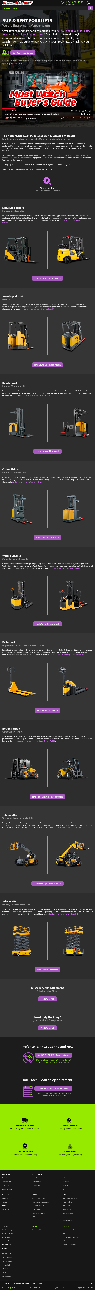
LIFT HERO (75, 155)
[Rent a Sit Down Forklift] (74, 249)
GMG (10, 157)
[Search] (90, 8)
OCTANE (83, 155)
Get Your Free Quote (23, 53)
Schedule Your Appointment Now (53, 1088)
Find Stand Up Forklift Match (47, 364)
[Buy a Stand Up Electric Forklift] (21, 336)
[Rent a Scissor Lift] (74, 941)
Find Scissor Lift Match (47, 969)
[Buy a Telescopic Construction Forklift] (21, 854)
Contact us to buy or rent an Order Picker (27, 482)
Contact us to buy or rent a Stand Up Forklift (37, 309)
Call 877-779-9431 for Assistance (53, 1055)
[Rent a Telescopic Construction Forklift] (74, 854)
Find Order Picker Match (47, 537)
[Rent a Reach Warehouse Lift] (74, 422)
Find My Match (47, 998)
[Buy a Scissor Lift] (21, 941)
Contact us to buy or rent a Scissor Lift (63, 914)
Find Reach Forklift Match (47, 451)
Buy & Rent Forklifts (27, 20)
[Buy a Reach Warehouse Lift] (21, 422)
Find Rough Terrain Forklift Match (47, 796)
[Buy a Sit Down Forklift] (21, 249)
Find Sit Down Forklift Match (47, 278)
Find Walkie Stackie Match (47, 624)
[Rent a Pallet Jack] (74, 681)
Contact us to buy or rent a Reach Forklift (35, 395)
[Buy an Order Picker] (21, 509)
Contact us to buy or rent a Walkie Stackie (64, 568)
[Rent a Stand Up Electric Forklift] (74, 336)
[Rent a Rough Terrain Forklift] (74, 768)
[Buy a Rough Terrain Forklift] (21, 768)
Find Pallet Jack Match (47, 710)
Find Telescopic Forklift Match (47, 883)
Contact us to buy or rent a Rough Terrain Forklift (36, 741)
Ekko (15, 157)
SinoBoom (28, 157)
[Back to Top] (91, 1283)
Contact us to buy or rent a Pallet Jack (71, 654)
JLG (19, 157)
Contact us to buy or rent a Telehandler (66, 827)
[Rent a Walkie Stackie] (74, 595)
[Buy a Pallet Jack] (21, 681)
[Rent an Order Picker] (74, 509)
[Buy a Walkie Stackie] (21, 595)
